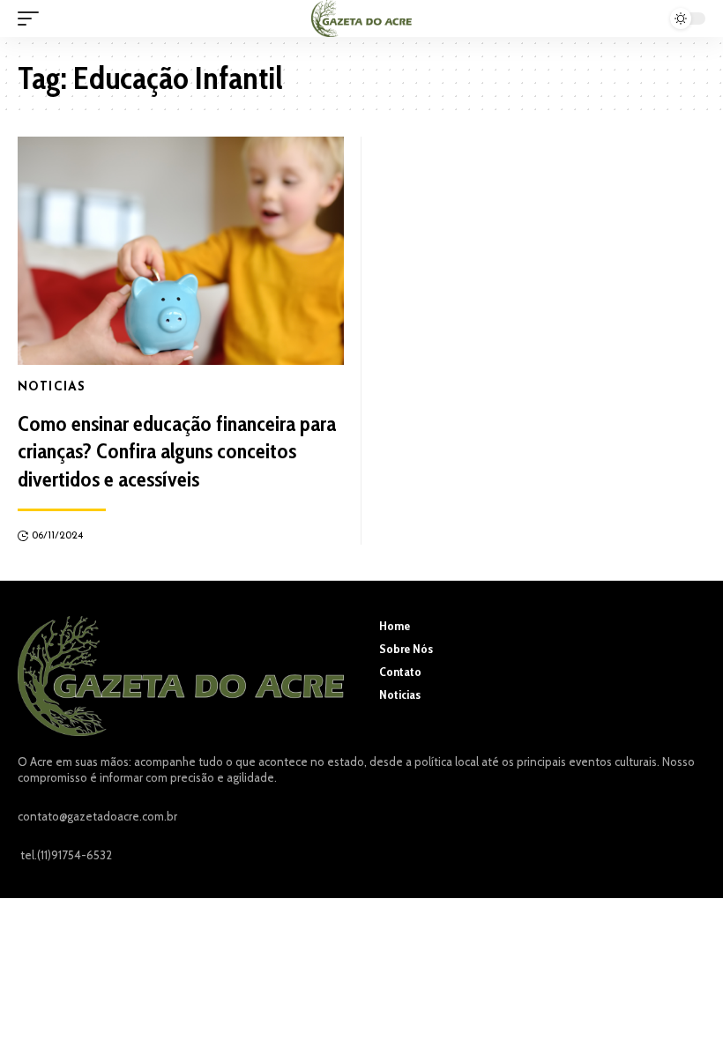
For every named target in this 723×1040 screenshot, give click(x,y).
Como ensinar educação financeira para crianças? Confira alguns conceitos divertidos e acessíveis (177, 451)
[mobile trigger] (33, 18)
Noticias (52, 387)
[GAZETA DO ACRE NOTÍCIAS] (361, 18)
